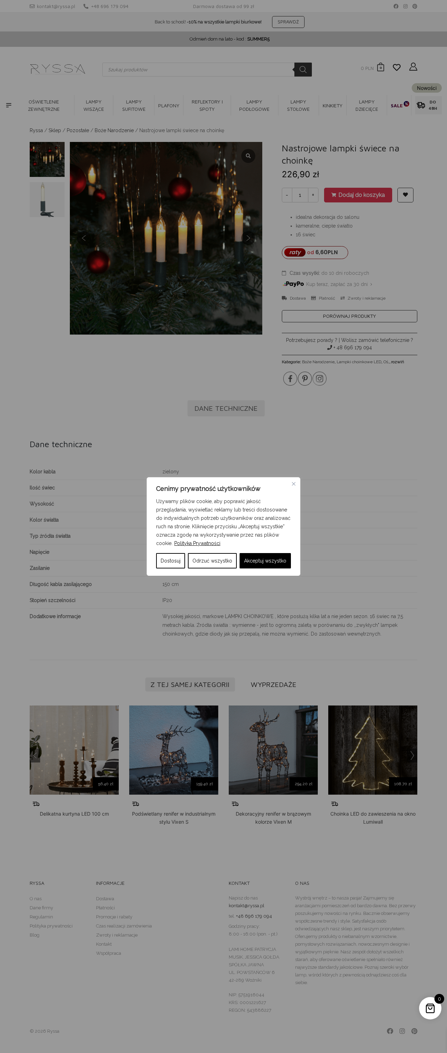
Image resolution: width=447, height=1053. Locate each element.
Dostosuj (171, 561)
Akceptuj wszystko (265, 561)
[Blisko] (293, 484)
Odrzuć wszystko (212, 561)
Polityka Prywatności (197, 543)
